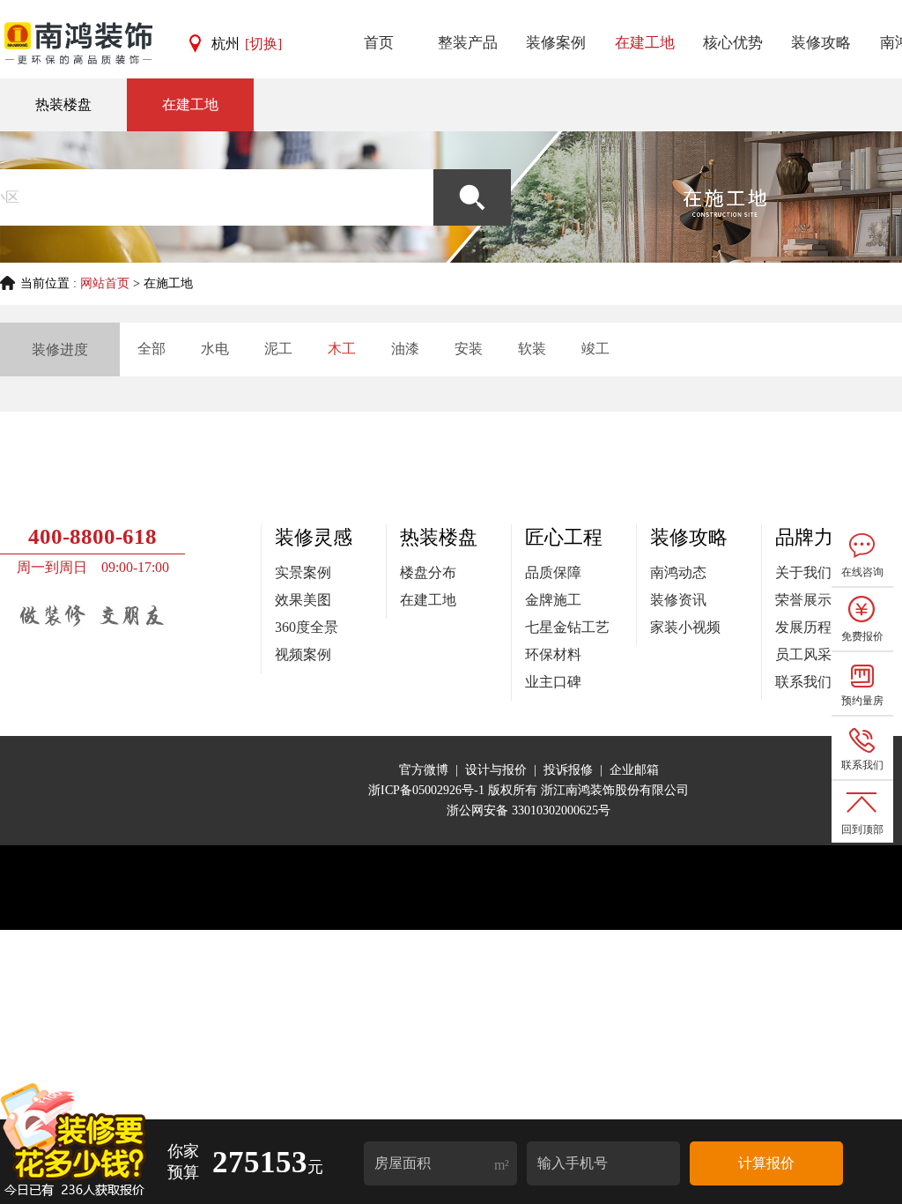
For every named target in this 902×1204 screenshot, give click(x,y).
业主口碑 (553, 681)
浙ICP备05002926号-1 (428, 790)
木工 (342, 348)
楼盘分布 (428, 572)
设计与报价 (496, 770)
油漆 (405, 348)
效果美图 (303, 599)
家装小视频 (685, 627)
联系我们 (803, 681)
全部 (151, 348)
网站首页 (104, 283)
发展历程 (803, 627)
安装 (469, 348)
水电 (215, 348)
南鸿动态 (678, 572)
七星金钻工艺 (567, 627)
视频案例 (303, 654)
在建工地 (190, 104)
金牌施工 (553, 599)
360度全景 (306, 627)
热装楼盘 (63, 104)
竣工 (595, 348)
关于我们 (803, 572)
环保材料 (553, 654)
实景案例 (303, 572)
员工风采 (803, 654)
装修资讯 (678, 599)
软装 (532, 348)
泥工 (278, 348)
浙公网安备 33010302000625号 (528, 810)
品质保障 (553, 572)
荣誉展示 (803, 599)
